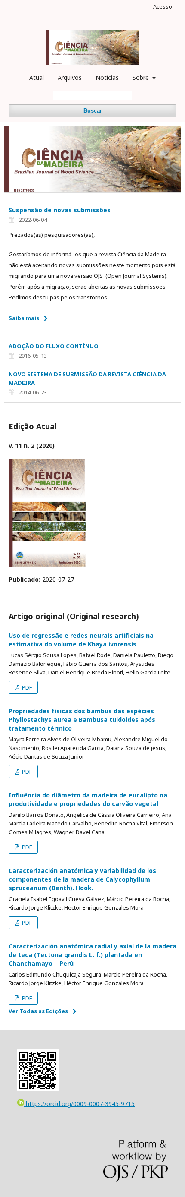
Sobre (142, 77)
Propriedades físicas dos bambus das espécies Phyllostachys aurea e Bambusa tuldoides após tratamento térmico (82, 719)
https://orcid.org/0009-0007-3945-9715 (79, 1103)
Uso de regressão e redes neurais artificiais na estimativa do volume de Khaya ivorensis (81, 639)
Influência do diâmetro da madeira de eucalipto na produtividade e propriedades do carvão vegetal (88, 799)
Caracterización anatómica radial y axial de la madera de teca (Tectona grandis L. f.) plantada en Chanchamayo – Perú (92, 954)
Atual (36, 77)
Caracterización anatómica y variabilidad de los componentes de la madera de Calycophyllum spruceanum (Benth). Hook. (82, 879)
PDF (26, 687)
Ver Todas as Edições (38, 1011)
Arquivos (70, 77)
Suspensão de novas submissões (60, 210)
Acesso (162, 6)
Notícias (107, 77)
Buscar (92, 110)
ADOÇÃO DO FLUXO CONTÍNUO (54, 346)
